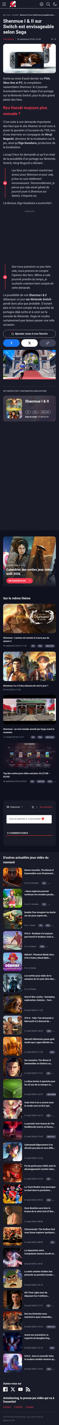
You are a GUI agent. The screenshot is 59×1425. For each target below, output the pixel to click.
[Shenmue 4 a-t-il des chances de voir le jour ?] (29, 666)
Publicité (18, 1407)
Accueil (7, 15)
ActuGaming (12, 4)
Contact (7, 1407)
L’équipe (30, 1407)
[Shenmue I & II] (14, 408)
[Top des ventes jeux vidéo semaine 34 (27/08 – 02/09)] (29, 755)
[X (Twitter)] (13, 1389)
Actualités (15, 15)
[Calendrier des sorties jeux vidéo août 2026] (29, 561)
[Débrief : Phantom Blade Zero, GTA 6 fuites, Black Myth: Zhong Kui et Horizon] (12, 961)
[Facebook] (5, 1389)
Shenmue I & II (37, 401)
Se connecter (45, 807)
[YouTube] (20, 1389)
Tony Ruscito (8, 39)
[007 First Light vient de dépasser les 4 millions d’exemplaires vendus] (12, 1299)
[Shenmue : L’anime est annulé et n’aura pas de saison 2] (29, 618)
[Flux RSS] (28, 1389)
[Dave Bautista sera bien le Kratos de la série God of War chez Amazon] (12, 1214)
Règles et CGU (9, 1420)
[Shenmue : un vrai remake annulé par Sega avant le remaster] (29, 709)
